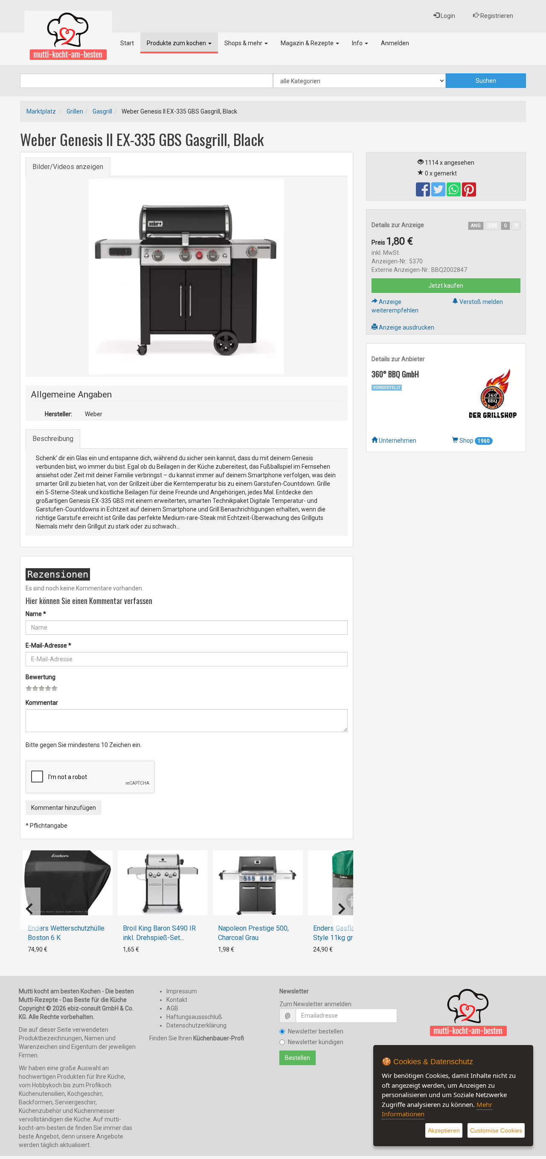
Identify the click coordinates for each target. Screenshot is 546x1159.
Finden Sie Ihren (196, 1038)
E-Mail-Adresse (48, 645)
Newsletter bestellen (315, 1031)
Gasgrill (102, 111)
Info (358, 43)
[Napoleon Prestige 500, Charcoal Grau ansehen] (258, 882)
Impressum (181, 991)
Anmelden (395, 43)
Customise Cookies (496, 1130)
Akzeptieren (444, 1130)
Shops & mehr (244, 43)
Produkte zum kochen (177, 43)
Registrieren (496, 15)
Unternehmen (397, 440)
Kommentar (42, 702)
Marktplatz (41, 111)
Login (447, 15)
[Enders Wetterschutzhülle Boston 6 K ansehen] (68, 882)
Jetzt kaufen (445, 285)
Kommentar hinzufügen (63, 807)
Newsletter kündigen (315, 1042)
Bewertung (40, 677)
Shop (474, 440)
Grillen (75, 111)
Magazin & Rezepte (308, 43)
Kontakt (176, 999)
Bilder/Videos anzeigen (67, 167)
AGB (172, 1008)
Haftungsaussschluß (194, 1016)
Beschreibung (52, 439)
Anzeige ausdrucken (406, 327)
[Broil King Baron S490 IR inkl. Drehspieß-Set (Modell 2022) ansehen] (163, 882)
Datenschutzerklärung (196, 1025)
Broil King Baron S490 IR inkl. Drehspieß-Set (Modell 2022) (159, 937)
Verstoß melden (480, 301)
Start (127, 43)
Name (36, 613)
